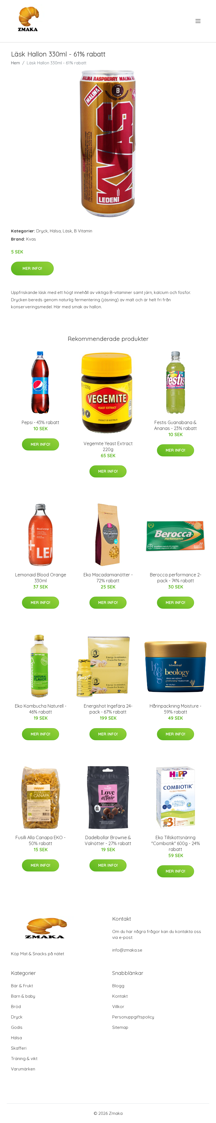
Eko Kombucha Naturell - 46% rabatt (40, 709)
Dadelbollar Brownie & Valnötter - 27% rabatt (108, 840)
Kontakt (120, 996)
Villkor (118, 1006)
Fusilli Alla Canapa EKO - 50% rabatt (40, 840)
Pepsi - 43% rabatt (40, 422)
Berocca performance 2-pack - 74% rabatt (175, 577)
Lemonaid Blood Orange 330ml (40, 577)
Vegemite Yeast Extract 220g (108, 446)
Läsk (67, 231)
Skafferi (18, 1048)
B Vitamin (83, 231)
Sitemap (120, 1027)
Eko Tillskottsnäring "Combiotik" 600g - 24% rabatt (175, 843)
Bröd (16, 1006)
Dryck (42, 231)
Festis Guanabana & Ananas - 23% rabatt (175, 425)
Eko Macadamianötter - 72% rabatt (108, 577)
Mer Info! (32, 268)
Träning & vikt (24, 1058)
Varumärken (23, 1069)
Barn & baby (23, 996)
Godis (16, 1027)
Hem (15, 62)
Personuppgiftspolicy (133, 1017)
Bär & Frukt (22, 985)
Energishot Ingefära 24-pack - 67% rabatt (108, 709)
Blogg (118, 985)
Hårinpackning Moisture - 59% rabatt (175, 709)
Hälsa (55, 231)
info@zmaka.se (127, 950)
